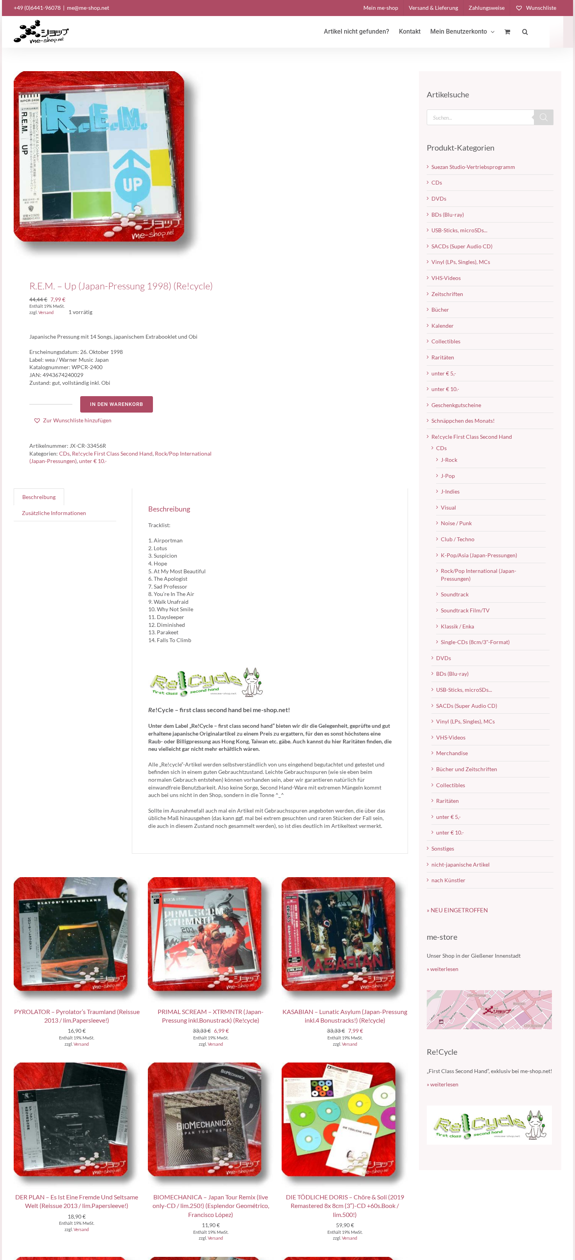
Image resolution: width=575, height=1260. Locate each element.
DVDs (438, 198)
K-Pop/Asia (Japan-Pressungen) (479, 555)
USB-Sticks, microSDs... (459, 230)
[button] (525, 31)
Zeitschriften (447, 294)
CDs (64, 453)
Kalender (442, 325)
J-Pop (448, 475)
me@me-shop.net (88, 7)
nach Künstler (448, 880)
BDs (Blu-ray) (447, 214)
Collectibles (445, 341)
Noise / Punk (456, 523)
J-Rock (449, 459)
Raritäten (442, 357)
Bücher (440, 309)
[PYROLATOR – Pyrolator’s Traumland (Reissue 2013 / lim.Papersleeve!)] (77, 881)
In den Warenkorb (116, 404)
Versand (46, 312)
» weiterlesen (442, 969)
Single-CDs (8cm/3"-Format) (475, 642)
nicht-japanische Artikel (460, 864)
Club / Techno (457, 539)
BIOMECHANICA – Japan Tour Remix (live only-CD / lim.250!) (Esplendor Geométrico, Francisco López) (211, 1205)
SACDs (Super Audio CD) (461, 246)
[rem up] (108, 165)
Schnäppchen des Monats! (463, 420)
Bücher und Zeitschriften (466, 769)
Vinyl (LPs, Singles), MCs (460, 261)
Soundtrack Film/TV (465, 610)
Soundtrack (455, 594)
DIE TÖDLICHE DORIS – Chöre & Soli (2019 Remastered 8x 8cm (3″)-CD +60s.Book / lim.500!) (345, 1205)
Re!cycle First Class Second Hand (112, 453)
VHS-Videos (446, 278)
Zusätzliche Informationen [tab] (54, 513)
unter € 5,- (443, 373)
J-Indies (450, 491)
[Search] (543, 117)
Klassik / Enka (457, 626)
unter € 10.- (93, 461)
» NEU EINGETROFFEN (457, 910)
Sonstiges (442, 848)
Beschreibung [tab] (39, 497)
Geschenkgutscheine (456, 405)
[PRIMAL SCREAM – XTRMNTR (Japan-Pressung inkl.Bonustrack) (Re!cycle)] (211, 881)
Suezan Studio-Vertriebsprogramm (473, 166)
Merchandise (452, 753)
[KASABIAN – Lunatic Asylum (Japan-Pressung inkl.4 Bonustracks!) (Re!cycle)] (345, 881)
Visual (448, 507)
